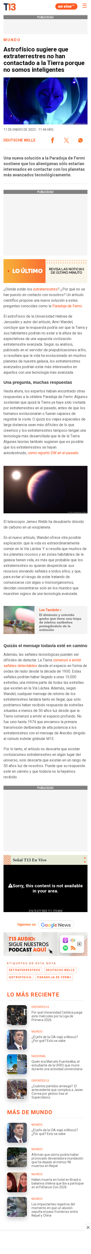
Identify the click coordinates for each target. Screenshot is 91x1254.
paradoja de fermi (54, 977)
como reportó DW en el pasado (53, 453)
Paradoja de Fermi (67, 306)
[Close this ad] (87, 1227)
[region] (45, 1243)
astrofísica (20, 977)
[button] (53, 140)
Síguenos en (26, 924)
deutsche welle (60, 970)
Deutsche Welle (19, 140)
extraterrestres (45, 289)
